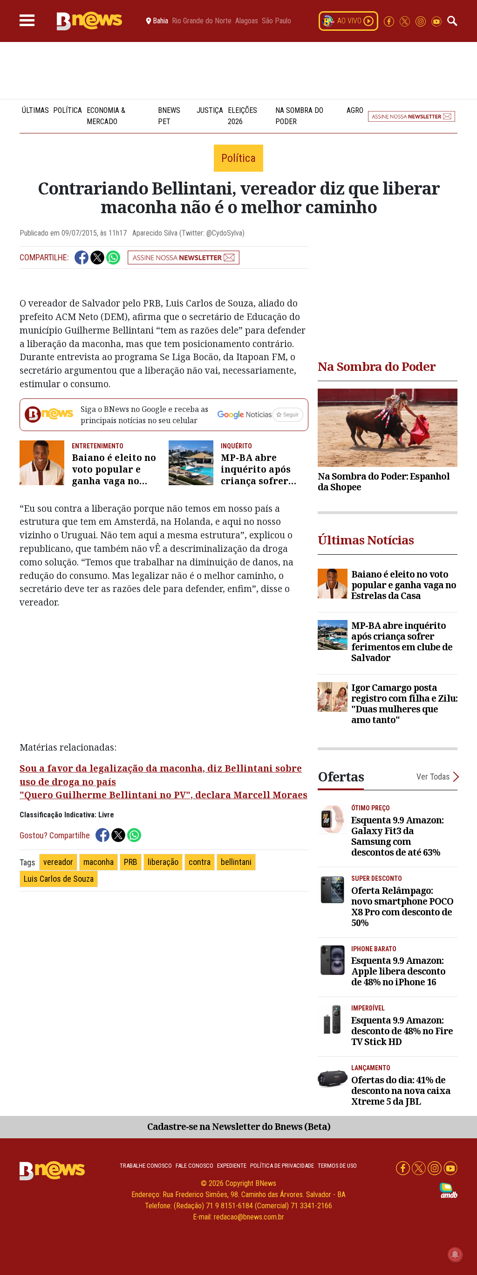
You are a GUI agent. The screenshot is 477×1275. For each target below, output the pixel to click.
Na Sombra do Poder (299, 116)
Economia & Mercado (106, 116)
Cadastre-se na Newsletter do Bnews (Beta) (238, 1126)
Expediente (231, 1165)
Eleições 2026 (242, 116)
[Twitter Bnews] (406, 20)
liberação (163, 862)
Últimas (35, 110)
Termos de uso (337, 1165)
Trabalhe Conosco (146, 1165)
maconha (98, 862)
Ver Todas (433, 776)
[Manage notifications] (455, 1254)
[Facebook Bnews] (390, 20)
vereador (58, 862)
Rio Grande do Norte (202, 21)
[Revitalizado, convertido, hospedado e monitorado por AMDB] (448, 1189)
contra (200, 862)
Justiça (210, 110)
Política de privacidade (282, 1165)
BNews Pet (169, 116)
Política (67, 110)
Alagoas (246, 21)
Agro (355, 110)
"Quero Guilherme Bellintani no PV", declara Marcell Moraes (163, 794)
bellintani (236, 862)
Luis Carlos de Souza (59, 879)
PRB (130, 862)
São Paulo (276, 21)
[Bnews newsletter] (411, 116)
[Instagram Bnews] (421, 20)
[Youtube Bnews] (436, 20)
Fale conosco (194, 1165)
